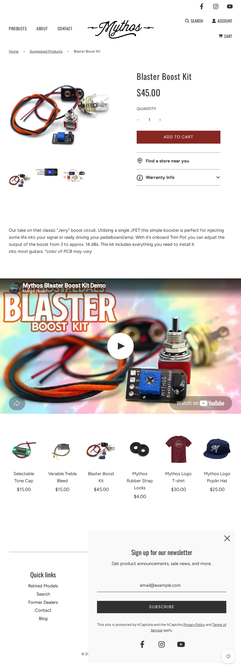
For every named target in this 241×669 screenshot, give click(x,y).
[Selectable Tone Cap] (24, 449)
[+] (160, 120)
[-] (138, 120)
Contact (43, 610)
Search (43, 594)
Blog (43, 618)
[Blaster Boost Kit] (101, 449)
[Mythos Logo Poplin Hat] (217, 449)
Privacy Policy (194, 625)
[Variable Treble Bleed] (63, 449)
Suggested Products (46, 51)
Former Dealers (43, 602)
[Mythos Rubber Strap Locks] (140, 449)
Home (14, 51)
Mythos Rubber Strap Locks (140, 480)
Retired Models (43, 586)
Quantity (146, 108)
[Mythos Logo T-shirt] (179, 449)
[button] (178, 177)
